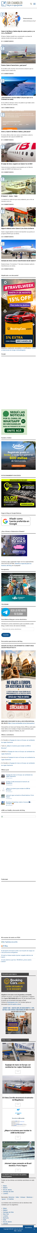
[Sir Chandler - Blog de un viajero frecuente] (13, 4)
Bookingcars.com (12, 1002)
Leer (18, 1071)
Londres (5, 1193)
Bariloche (11, 1197)
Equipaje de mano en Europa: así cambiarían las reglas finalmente (18, 741)
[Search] (31, 4)
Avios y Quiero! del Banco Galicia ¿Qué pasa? (16, 131)
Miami (5, 1186)
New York (6, 1214)
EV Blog (5, 946)
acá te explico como (14, 1004)
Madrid (5, 1188)
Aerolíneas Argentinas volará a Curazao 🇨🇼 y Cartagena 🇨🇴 (18, 802)
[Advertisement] (14, 383)
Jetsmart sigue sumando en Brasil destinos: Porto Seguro (20, 796)
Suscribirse (28, 1227)
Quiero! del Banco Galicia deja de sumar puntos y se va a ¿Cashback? (18, 32)
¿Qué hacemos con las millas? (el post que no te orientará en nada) (17, 98)
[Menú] (34, 3)
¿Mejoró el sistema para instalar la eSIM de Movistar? (16, 747)
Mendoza (29, 1197)
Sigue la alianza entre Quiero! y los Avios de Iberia (17, 228)
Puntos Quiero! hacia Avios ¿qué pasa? (14, 65)
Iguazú (4, 1199)
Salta (17, 1197)
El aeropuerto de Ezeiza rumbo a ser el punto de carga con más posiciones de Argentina (17, 951)
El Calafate (10, 1199)
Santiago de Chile (8, 1191)
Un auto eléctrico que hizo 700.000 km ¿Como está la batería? (16, 960)
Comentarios (9, 778)
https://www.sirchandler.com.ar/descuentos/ (21, 723)
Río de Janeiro (7, 1190)
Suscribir (6, 635)
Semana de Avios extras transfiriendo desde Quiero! (18, 261)
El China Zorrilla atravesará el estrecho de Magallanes (17, 782)
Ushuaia (22, 1197)
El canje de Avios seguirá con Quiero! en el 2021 (17, 164)
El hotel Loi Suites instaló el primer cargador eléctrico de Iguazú (17, 956)
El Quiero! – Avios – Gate (9, 196)
